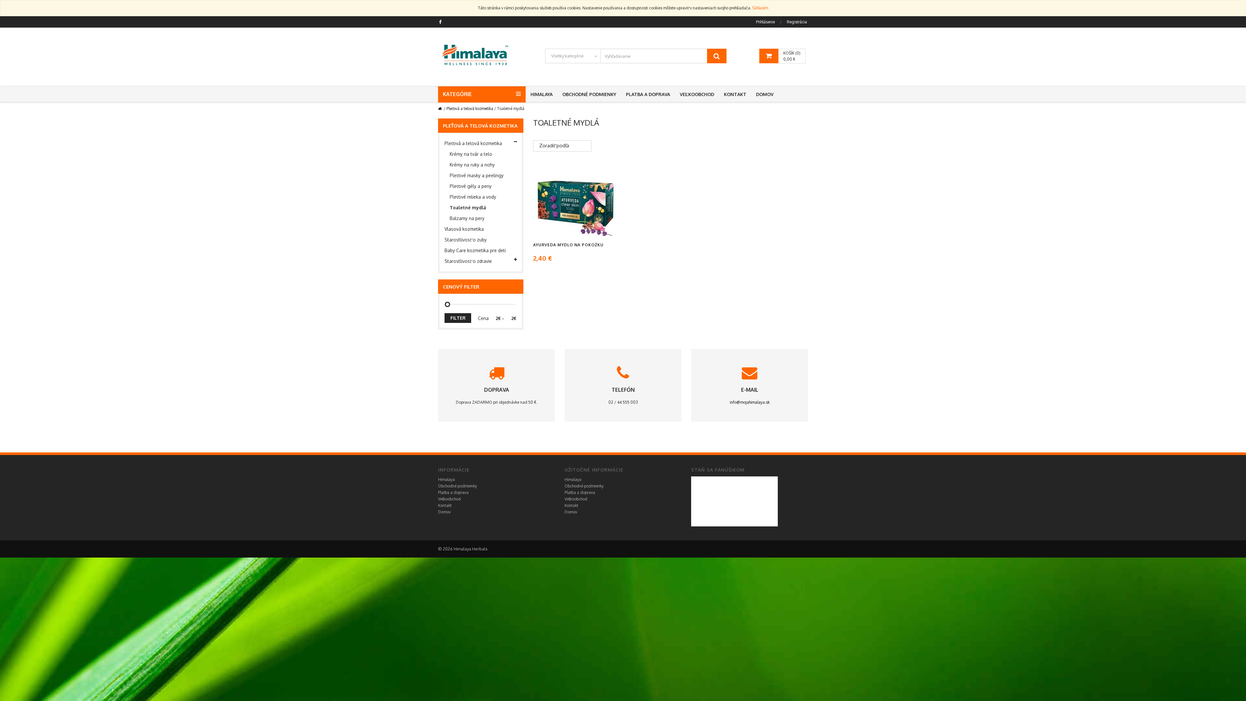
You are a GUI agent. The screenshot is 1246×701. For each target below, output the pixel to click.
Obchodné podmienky (589, 94)
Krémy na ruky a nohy (472, 164)
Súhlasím (760, 8)
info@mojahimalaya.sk (750, 402)
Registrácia (797, 21)
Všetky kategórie (567, 55)
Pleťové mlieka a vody (473, 197)
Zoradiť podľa (554, 145)
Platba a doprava (648, 94)
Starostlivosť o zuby (466, 239)
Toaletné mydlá (468, 207)
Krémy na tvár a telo (471, 154)
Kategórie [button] (457, 94)
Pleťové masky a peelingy (477, 175)
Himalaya (542, 94)
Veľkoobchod (697, 94)
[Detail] (575, 205)
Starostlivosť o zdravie (468, 261)
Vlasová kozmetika (464, 229)
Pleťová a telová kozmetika (469, 108)
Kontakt (735, 94)
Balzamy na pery (467, 218)
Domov (765, 94)
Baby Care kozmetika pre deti (475, 250)
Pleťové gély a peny (471, 186)
